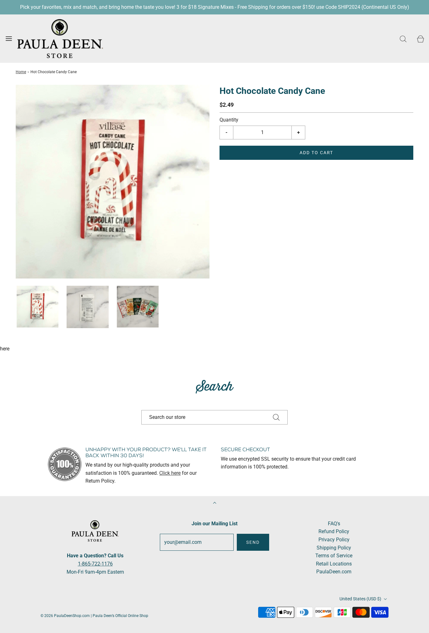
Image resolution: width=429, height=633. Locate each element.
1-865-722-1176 (95, 564)
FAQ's (334, 524)
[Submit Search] (276, 417)
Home (21, 72)
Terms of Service (333, 556)
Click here (170, 473)
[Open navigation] (8, 38)
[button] (37, 306)
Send (253, 542)
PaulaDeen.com (333, 572)
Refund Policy (333, 531)
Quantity (229, 120)
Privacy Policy (334, 540)
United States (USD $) (360, 598)
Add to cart (316, 152)
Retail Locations (334, 564)
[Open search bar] (403, 38)
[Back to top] (214, 503)
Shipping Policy (334, 548)
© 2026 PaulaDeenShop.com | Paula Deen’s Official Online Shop (94, 616)
